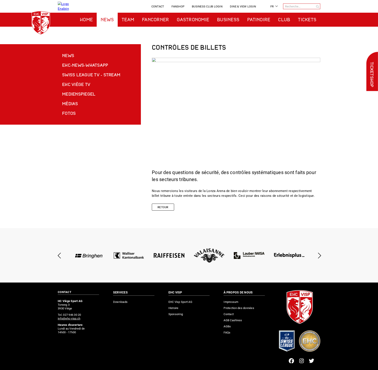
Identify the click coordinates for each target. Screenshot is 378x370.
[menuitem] (157, 6)
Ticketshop (371, 74)
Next (318, 255)
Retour (163, 207)
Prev (59, 255)
